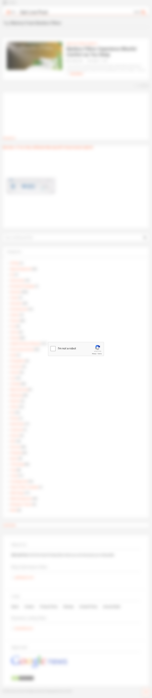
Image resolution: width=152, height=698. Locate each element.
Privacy (94, 354)
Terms (100, 354)
